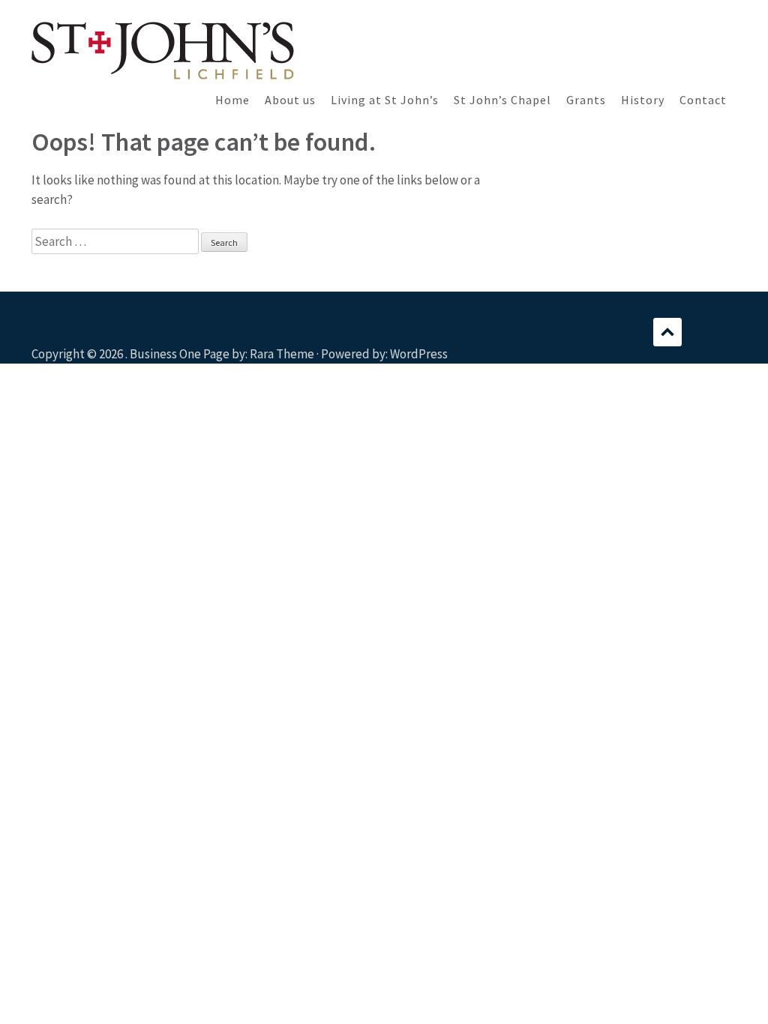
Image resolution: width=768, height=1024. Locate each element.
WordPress (419, 354)
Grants (586, 99)
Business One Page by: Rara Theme (222, 354)
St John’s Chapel (502, 99)
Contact (703, 99)
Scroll (667, 332)
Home (232, 99)
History (642, 99)
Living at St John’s (385, 99)
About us (290, 99)
